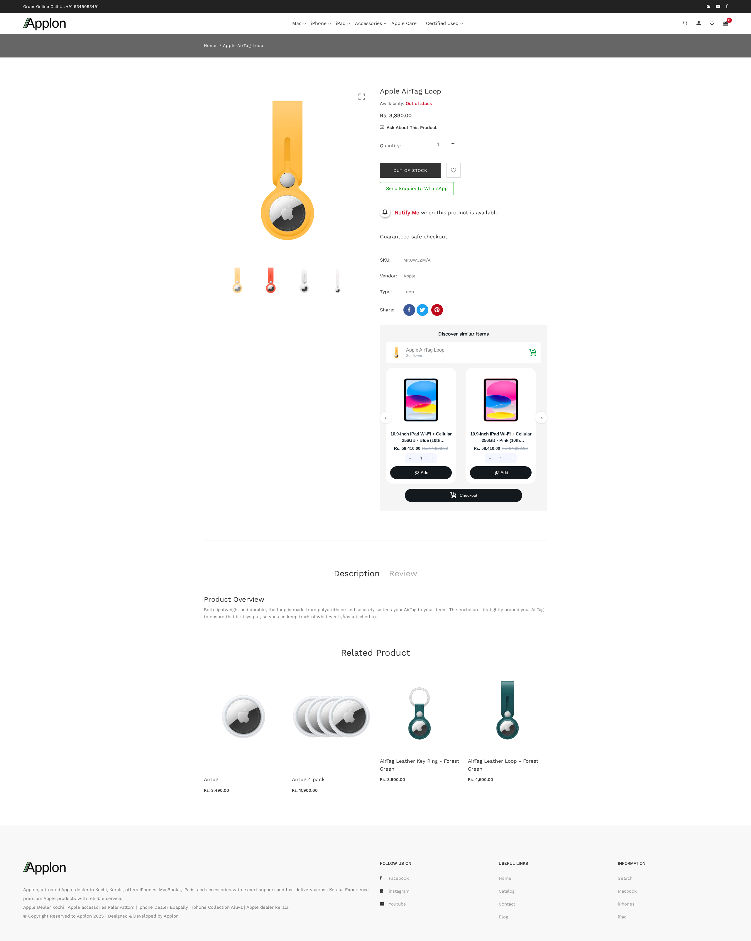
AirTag (211, 779)
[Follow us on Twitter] (422, 310)
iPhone (319, 23)
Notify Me (407, 212)
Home (210, 45)
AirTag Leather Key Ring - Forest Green (419, 765)
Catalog (507, 891)
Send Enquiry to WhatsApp (417, 188)
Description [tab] (357, 573)
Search (625, 878)
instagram (399, 891)
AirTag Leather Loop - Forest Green (503, 765)
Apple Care (404, 23)
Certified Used (442, 23)
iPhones (626, 904)
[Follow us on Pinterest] (437, 310)
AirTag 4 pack (308, 779)
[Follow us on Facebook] (409, 310)
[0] (725, 23)
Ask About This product (412, 127)
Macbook (627, 891)
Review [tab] (403, 573)
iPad (341, 23)
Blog (503, 917)
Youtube (397, 904)
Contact (507, 904)
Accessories (368, 23)
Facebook (399, 878)
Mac (297, 23)
